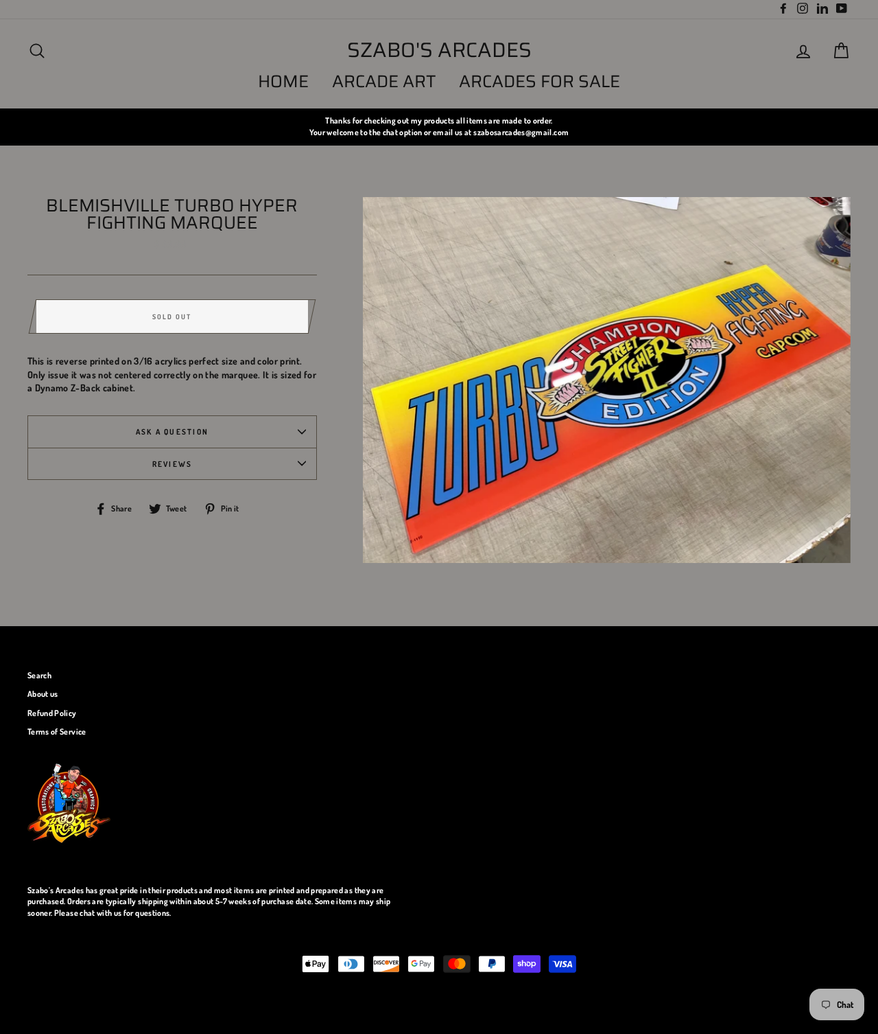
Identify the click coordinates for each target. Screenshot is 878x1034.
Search (39, 675)
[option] (439, 126)
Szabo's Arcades (439, 50)
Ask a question (172, 431)
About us (42, 694)
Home (283, 81)
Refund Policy (52, 713)
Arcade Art (384, 81)
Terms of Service (56, 731)
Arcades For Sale (539, 81)
